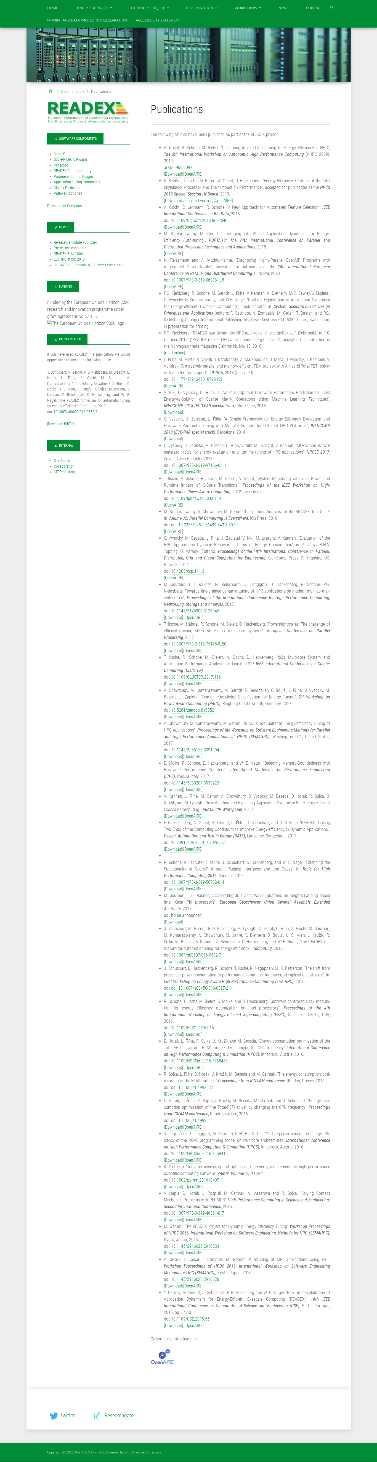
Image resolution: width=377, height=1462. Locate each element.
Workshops (246, 7)
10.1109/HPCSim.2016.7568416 (199, 1153)
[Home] (50, 92)
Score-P (59, 154)
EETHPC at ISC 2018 (69, 259)
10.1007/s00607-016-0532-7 (196, 955)
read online (174, 352)
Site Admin (62, 460)
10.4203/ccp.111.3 (187, 571)
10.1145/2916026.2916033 (195, 1246)
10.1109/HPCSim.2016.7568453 (199, 1061)
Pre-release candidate (70, 248)
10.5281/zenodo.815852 (192, 710)
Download (173, 174)
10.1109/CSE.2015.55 (190, 1319)
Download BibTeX (61, 424)
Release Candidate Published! (76, 242)
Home (52, 7)
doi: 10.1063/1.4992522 (192, 1087)
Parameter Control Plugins (74, 176)
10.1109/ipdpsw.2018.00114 (196, 498)
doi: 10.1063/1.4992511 (192, 1120)
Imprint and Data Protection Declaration (87, 20)
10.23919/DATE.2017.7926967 (198, 842)
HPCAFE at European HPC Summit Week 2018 (89, 265)
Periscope (61, 165)
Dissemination (199, 7)
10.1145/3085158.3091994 (195, 750)
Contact (314, 7)
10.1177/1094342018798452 (196, 379)
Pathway (60, 193)
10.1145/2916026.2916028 (195, 1279)
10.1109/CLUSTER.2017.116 (196, 677)
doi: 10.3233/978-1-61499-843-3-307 (203, 525)
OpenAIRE (192, 174)
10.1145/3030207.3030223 (195, 783)
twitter (68, 1415)
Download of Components (66, 205)
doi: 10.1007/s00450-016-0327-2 (199, 988)
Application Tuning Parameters (77, 182)
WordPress (132, 1452)
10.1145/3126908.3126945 (195, 611)
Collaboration (64, 466)
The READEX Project (146, 7)
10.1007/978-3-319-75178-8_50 (198, 644)
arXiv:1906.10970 (179, 167)
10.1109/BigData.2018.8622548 (199, 220)
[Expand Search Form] (332, 7)
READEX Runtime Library (72, 170)
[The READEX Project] (188, 54)
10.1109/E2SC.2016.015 (192, 1027)
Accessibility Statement (158, 20)
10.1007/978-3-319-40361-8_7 (197, 1213)
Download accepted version (189, 200)
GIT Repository (65, 472)
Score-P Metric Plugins (70, 159)
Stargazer (155, 1452)
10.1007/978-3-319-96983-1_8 (197, 280)
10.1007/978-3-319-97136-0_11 (198, 465)
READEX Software (92, 7)
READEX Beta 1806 (68, 253)
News (283, 7)
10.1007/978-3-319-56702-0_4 (197, 882)
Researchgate (119, 1415)
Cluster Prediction (67, 188)
